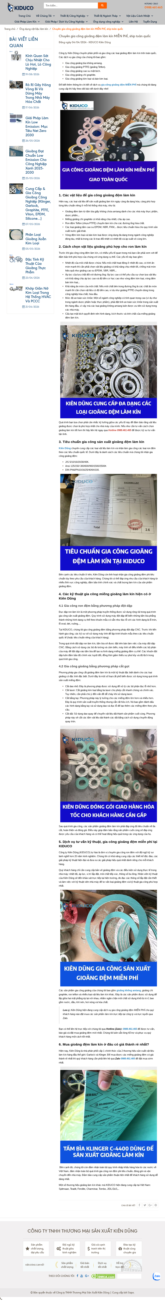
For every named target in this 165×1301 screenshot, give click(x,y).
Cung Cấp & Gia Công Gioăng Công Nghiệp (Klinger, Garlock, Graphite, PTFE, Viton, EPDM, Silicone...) (38, 204)
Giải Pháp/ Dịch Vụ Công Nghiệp (64, 21)
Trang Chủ (25, 15)
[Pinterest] (155, 1205)
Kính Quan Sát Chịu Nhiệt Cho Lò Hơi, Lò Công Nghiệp (38, 62)
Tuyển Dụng (150, 21)
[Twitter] (144, 1205)
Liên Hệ (133, 21)
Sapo (131, 1292)
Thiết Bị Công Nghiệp (72, 15)
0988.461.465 (154, 7)
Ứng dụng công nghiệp (106, 21)
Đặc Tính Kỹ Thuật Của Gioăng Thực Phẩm (35, 265)
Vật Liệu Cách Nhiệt (138, 15)
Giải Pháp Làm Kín (25, 21)
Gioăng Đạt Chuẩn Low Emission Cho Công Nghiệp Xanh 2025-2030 (36, 162)
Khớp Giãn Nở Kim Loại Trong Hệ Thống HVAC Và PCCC (38, 294)
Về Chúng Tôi (44, 15)
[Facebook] (139, 1205)
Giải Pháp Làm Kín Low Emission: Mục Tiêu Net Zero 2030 (37, 126)
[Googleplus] (150, 1205)
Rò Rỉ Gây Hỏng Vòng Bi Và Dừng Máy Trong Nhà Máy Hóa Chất (38, 93)
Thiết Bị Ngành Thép (106, 15)
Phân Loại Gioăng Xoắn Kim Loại (35, 238)
